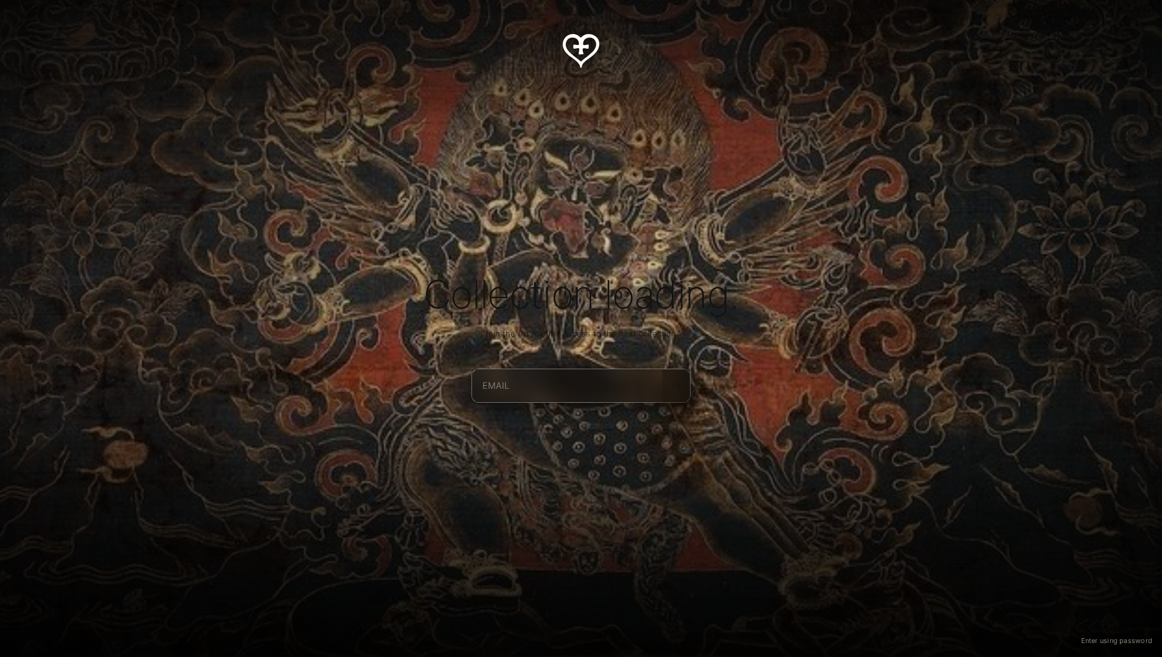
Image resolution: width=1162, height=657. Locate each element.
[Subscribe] (676, 385)
